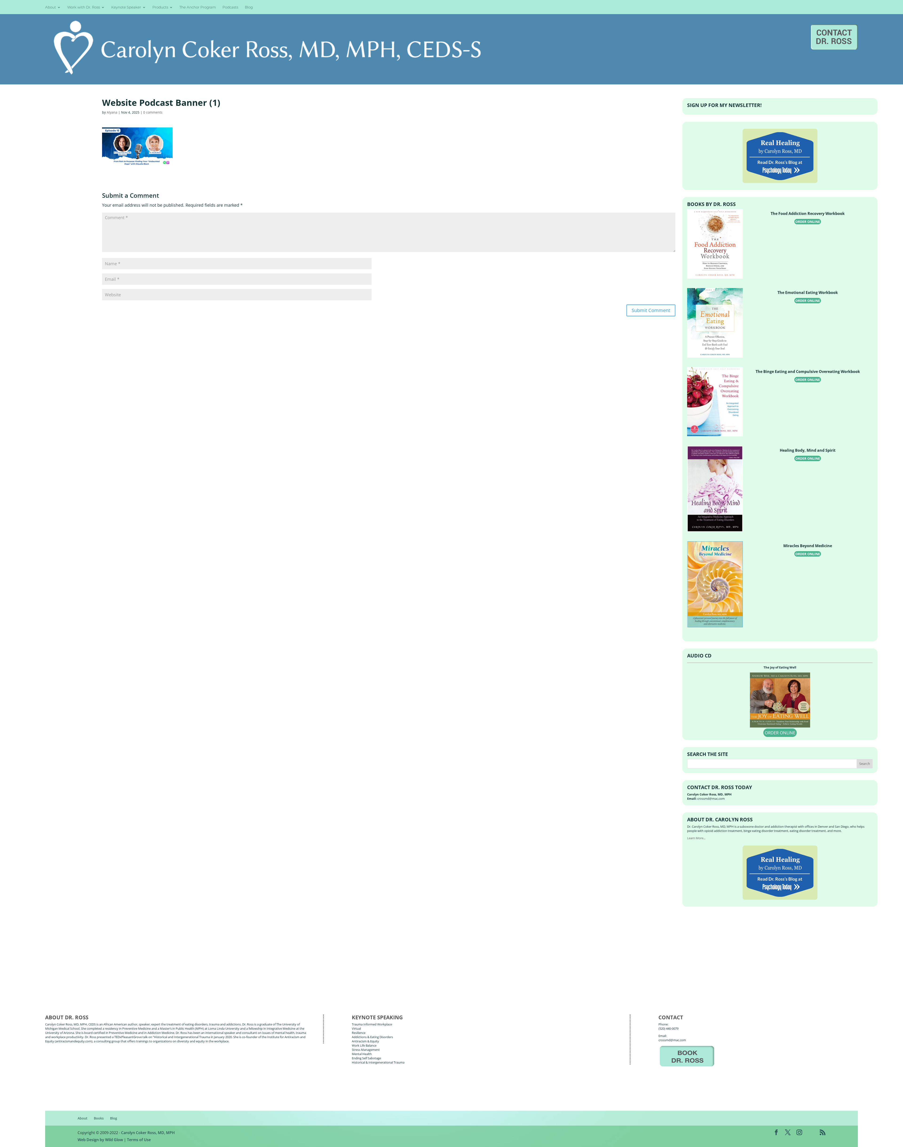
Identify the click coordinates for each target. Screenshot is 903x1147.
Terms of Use (139, 1139)
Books (99, 1118)
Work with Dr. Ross (83, 7)
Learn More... (696, 838)
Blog (249, 7)
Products (160, 7)
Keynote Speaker (126, 7)
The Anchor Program (197, 7)
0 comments (152, 112)
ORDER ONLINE (807, 221)
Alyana (112, 112)
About (50, 7)
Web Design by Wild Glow (100, 1139)
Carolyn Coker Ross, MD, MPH (148, 1132)
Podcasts (230, 7)
